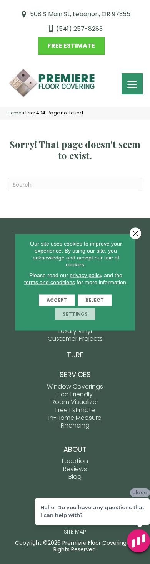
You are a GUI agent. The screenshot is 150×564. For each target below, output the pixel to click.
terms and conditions (49, 282)
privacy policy (86, 275)
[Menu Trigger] (132, 83)
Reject (94, 299)
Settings (75, 313)
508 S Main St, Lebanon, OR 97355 (80, 14)
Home (14, 113)
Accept (57, 299)
